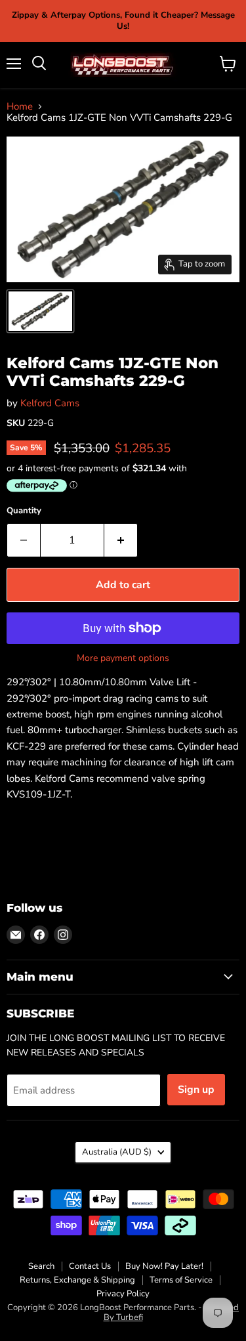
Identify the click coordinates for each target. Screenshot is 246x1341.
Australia (117, 1152)
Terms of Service (181, 1280)
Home (20, 106)
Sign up (196, 1089)
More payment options (123, 658)
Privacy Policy (123, 1294)
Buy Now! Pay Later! (164, 1266)
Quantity (24, 511)
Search (41, 1266)
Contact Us (90, 1266)
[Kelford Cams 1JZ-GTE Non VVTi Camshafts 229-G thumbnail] (40, 311)
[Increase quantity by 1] (121, 540)
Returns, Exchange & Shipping (77, 1280)
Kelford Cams (49, 403)
